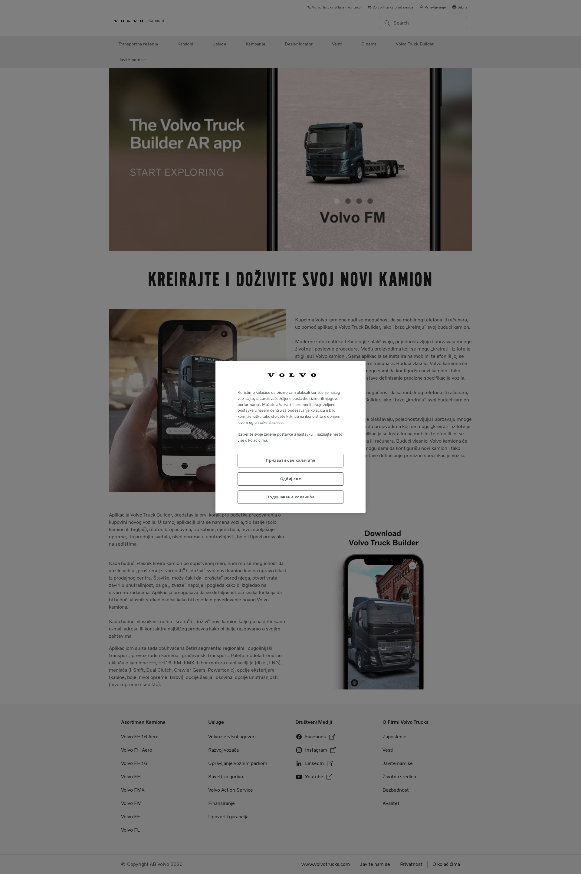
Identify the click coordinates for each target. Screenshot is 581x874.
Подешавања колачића (290, 497)
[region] (290, 437)
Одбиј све (290, 479)
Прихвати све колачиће (290, 460)
